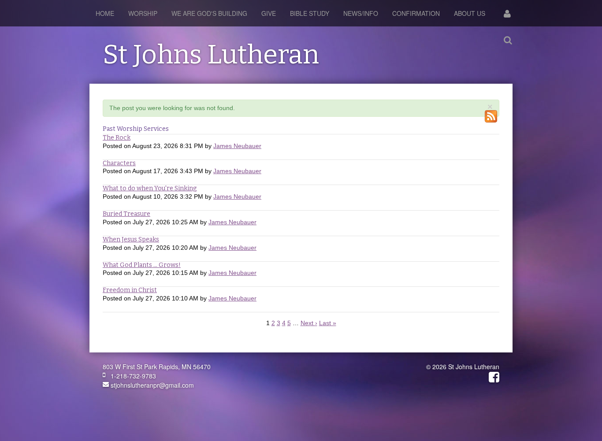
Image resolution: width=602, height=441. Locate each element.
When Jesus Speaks (131, 239)
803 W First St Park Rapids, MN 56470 (157, 366)
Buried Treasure (126, 214)
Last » (327, 322)
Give (268, 13)
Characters (119, 163)
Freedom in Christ (130, 290)
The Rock (116, 137)
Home (105, 13)
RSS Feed (491, 116)
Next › (309, 322)
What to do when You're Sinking (150, 188)
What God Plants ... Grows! (142, 265)
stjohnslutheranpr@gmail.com (151, 385)
